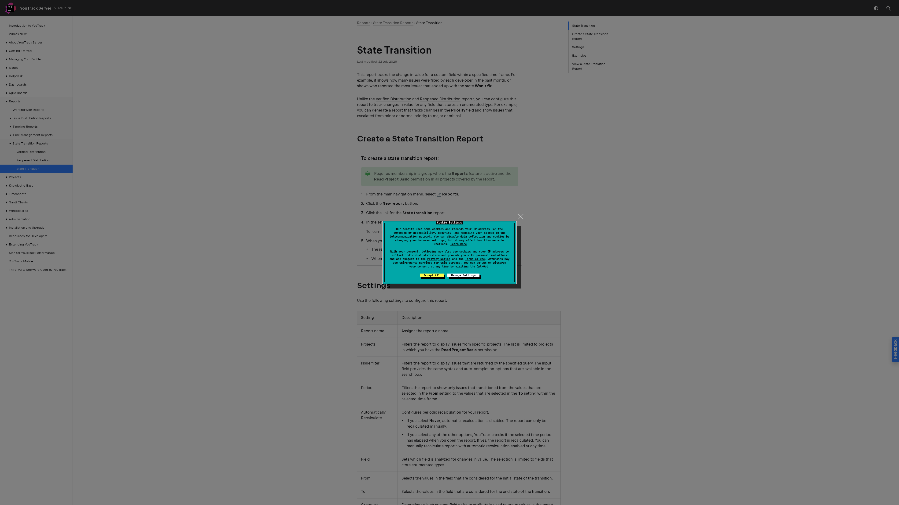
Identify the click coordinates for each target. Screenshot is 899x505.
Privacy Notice (438, 259)
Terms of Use (475, 259)
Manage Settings (463, 275)
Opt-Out (482, 266)
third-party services (415, 263)
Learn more (458, 244)
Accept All (432, 275)
